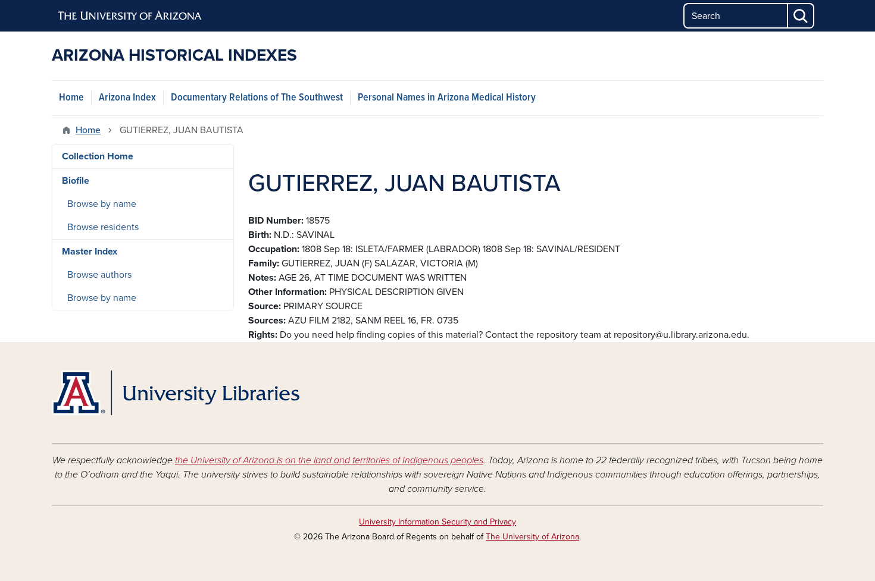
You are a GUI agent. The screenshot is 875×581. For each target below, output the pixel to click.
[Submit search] (801, 16)
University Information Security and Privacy (437, 522)
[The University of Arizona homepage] (130, 16)
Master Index (89, 251)
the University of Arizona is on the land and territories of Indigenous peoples (329, 460)
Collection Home (97, 156)
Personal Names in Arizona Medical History (447, 98)
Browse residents (103, 227)
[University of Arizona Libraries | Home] (175, 392)
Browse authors (99, 275)
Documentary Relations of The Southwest (257, 98)
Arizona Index (127, 98)
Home (71, 98)
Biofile (75, 181)
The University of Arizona (532, 537)
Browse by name (101, 204)
